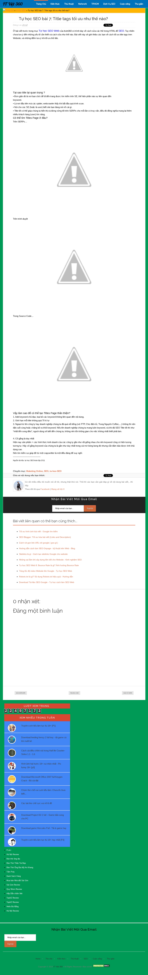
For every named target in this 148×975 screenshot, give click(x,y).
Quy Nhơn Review (14, 889)
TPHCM (95, 4)
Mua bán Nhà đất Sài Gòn (17, 880)
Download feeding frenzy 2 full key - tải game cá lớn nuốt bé (43, 739)
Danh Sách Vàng (14, 876)
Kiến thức (55, 4)
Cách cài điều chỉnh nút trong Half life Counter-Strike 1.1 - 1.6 (43, 752)
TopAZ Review (13, 898)
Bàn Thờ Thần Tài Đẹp (16, 863)
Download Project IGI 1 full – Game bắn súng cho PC (42, 817)
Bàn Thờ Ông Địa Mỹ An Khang (20, 867)
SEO (46, 471)
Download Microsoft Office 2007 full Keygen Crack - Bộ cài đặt (41, 779)
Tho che (49, 959)
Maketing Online (34, 471)
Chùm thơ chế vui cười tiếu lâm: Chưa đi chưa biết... (43, 792)
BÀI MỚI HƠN (20, 693)
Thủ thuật (69, 4)
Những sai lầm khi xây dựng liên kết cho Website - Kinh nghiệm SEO (50, 560)
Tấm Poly (11, 872)
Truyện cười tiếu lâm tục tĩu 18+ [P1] (38, 725)
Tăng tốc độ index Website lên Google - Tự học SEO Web (45, 571)
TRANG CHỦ (74, 693)
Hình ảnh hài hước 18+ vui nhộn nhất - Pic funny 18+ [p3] (41, 765)
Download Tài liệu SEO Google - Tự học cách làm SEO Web (46, 582)
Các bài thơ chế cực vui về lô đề (36, 803)
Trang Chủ (41, 4)
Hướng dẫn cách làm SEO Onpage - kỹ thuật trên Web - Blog (47, 548)
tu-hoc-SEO (21, 10)
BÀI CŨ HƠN (128, 693)
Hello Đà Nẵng (12, 906)
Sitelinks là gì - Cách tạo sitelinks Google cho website (43, 554)
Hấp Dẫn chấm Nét (14, 893)
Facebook (45, 489)
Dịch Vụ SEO (109, 4)
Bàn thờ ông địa (13, 859)
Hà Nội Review (13, 854)
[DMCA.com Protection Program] (101, 967)
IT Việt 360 (13, 4)
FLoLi (9, 850)
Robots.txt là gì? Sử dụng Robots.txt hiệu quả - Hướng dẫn (46, 576)
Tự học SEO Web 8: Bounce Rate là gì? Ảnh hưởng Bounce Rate (49, 565)
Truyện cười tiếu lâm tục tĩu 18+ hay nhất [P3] (42, 840)
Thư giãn (139, 4)
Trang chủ (9, 10)
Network (82, 4)
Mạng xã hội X (57, 489)
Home (38, 959)
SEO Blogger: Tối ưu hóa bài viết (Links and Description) (45, 537)
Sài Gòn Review (13, 885)
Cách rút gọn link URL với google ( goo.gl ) (38, 543)
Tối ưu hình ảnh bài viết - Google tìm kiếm (38, 531)
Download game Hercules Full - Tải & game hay (43, 828)
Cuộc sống (125, 4)
